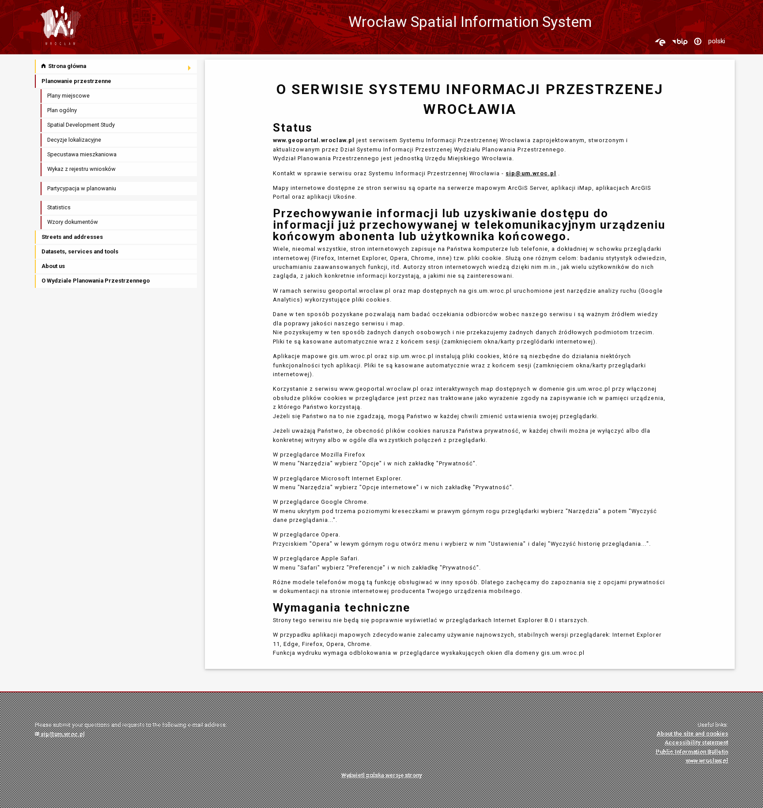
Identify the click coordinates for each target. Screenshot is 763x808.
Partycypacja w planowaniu (81, 188)
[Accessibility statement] (698, 42)
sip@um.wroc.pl (62, 734)
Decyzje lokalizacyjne (74, 139)
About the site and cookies (692, 733)
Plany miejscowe (68, 95)
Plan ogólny (62, 110)
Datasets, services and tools (80, 251)
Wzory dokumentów (72, 222)
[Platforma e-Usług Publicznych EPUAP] (660, 42)
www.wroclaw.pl (707, 760)
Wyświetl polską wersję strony (381, 775)
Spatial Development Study (81, 124)
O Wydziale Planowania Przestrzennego (96, 280)
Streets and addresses (72, 237)
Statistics (59, 207)
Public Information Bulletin (692, 751)
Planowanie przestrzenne (76, 81)
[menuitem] (116, 66)
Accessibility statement (696, 742)
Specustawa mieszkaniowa (82, 154)
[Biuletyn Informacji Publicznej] (680, 42)
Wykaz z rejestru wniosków (81, 169)
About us (53, 266)
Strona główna (66, 66)
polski (716, 41)
